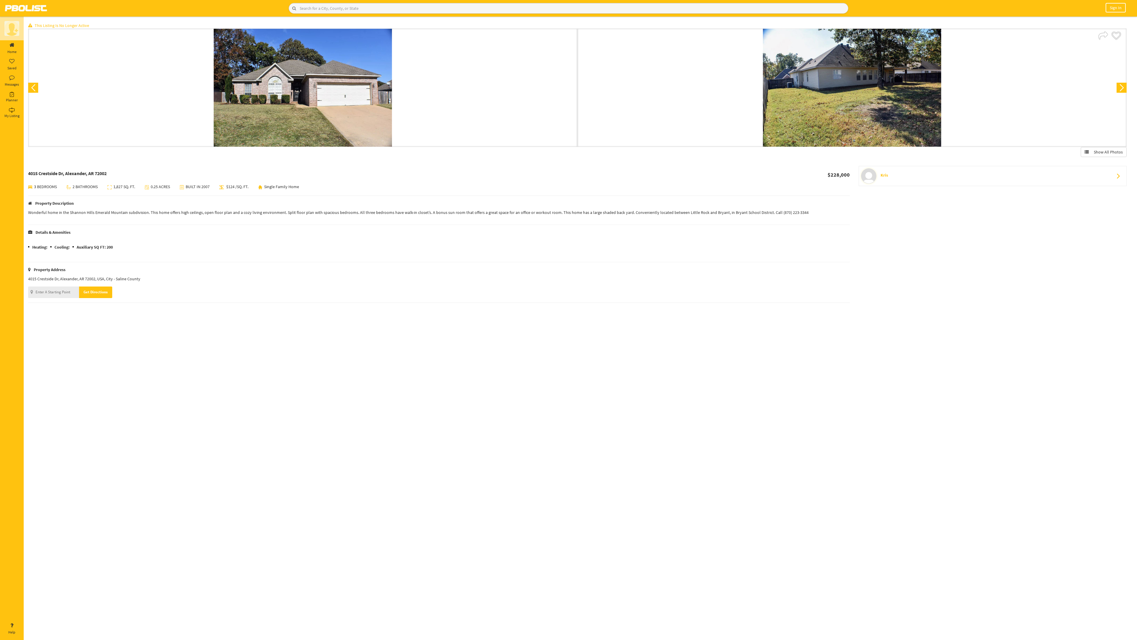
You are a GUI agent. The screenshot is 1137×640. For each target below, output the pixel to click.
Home (12, 51)
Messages (12, 84)
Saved (12, 68)
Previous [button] (33, 88)
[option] (302, 87)
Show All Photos (1107, 152)
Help (11, 632)
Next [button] (1122, 88)
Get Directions (95, 292)
